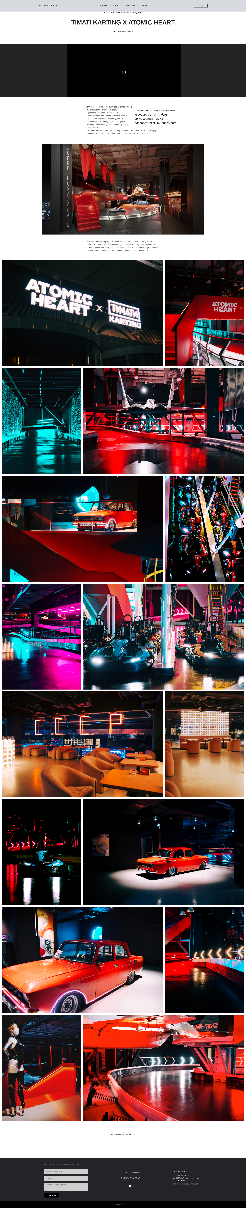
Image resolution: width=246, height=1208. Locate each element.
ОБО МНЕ (103, 5)
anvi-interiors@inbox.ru (130, 1172)
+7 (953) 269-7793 (129, 1178)
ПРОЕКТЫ (115, 5)
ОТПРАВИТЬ (51, 1195)
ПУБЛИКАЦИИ (130, 5)
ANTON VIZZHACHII (48, 5)
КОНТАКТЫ (145, 5)
